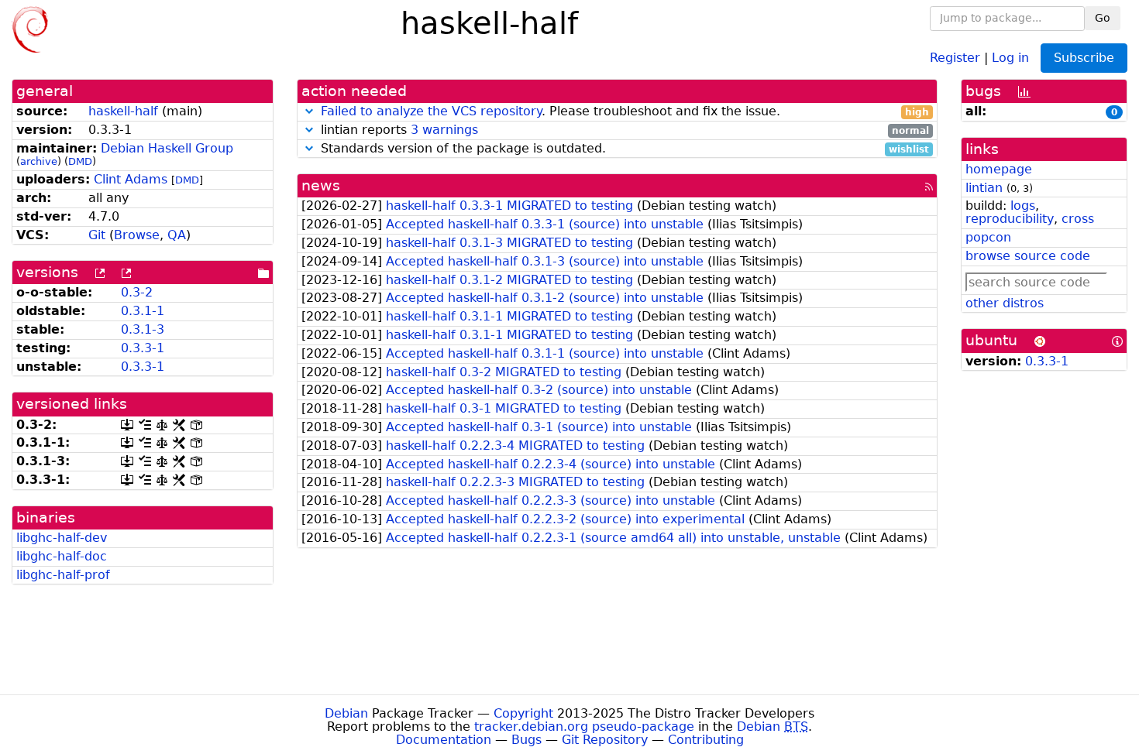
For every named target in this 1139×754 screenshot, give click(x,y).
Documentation (443, 739)
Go (1102, 18)
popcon (988, 237)
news (320, 185)
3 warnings (444, 129)
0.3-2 (137, 292)
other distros (1004, 303)
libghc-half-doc (61, 556)
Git (96, 235)
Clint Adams (130, 179)
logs (1022, 205)
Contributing (706, 739)
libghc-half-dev (61, 537)
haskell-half (123, 111)
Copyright (523, 713)
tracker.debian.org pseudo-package (584, 726)
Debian (346, 713)
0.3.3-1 (142, 348)
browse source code (1027, 255)
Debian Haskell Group (167, 148)
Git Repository (605, 739)
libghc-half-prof (63, 574)
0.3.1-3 (142, 329)
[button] (309, 111)
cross (1078, 218)
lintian (984, 187)
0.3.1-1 (142, 310)
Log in (1010, 57)
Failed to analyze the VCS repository (431, 111)
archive (38, 161)
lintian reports (623, 130)
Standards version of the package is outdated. (623, 149)
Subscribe (1084, 57)
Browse (137, 235)
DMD (80, 161)
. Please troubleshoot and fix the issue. (625, 111)
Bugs (526, 739)
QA (176, 235)
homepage (998, 169)
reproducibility (1009, 218)
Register (955, 57)
